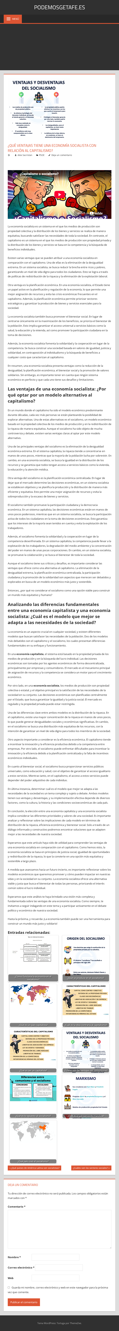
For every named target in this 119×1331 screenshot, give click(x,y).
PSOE (41, 155)
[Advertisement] (59, 47)
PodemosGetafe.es (59, 7)
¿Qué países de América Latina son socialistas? (35, 1168)
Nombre (14, 1257)
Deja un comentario (61, 155)
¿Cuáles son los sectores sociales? (90, 1168)
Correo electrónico (21, 1267)
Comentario (16, 1206)
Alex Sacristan (25, 155)
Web (10, 1278)
